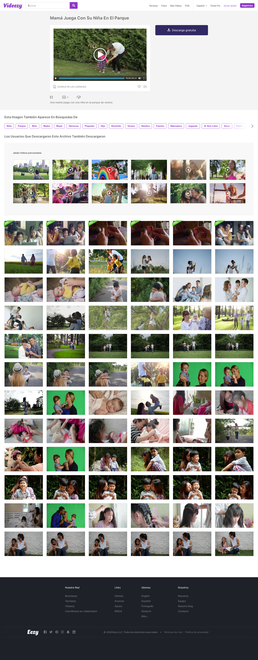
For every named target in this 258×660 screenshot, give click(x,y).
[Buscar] (74, 5)
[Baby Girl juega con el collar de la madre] (66, 402)
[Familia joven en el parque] (192, 318)
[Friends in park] (31, 194)
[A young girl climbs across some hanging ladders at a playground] (227, 194)
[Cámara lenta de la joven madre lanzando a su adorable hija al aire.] (150, 261)
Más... (145, 616)
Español (146, 600)
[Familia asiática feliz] (66, 233)
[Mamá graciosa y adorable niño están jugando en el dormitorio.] (150, 430)
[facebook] (45, 632)
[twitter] (50, 632)
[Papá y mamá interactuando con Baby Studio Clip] (66, 515)
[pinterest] (56, 632)
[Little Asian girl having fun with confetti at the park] (110, 194)
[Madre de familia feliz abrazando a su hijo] (108, 289)
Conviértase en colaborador (81, 611)
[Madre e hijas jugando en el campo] (150, 374)
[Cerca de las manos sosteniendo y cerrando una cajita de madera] (108, 233)
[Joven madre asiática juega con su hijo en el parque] (108, 318)
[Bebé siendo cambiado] (23, 289)
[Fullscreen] (144, 78)
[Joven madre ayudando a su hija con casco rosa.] (23, 459)
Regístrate (247, 5)
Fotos (164, 5)
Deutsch (146, 611)
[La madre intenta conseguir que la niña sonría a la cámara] (234, 374)
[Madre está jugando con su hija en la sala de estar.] (192, 402)
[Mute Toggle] (139, 78)
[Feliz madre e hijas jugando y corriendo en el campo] (108, 261)
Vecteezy (70, 600)
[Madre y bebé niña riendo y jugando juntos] (192, 374)
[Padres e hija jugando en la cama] (23, 515)
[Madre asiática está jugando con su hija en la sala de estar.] (192, 430)
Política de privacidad (196, 632)
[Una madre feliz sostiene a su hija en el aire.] (23, 402)
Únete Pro (215, 5)
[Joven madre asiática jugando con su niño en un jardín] (150, 318)
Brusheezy (71, 595)
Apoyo (118, 606)
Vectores (153, 5)
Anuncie (119, 600)
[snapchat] (68, 632)
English (145, 595)
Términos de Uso (173, 632)
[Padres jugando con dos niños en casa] (192, 289)
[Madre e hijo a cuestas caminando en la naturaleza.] (234, 459)
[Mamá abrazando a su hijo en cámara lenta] (23, 374)
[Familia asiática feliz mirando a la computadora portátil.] (23, 233)
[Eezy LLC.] (32, 632)
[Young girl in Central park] (31, 171)
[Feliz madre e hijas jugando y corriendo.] (66, 261)
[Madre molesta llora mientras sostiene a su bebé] (66, 459)
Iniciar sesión (230, 5)
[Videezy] (13, 6)
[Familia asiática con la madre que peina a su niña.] (192, 515)
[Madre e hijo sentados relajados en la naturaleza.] (108, 459)
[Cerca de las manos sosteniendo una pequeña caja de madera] (150, 233)
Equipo (182, 600)
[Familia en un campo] (150, 402)
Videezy (70, 606)
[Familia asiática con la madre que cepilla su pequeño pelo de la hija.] (234, 515)
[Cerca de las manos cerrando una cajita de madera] (192, 233)
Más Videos (176, 5)
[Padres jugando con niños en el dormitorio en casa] (23, 318)
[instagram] (62, 632)
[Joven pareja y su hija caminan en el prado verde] (23, 261)
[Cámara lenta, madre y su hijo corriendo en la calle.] (234, 430)
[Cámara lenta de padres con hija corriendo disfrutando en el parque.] (108, 346)
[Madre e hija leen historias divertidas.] (23, 543)
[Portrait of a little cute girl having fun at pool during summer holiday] (110, 171)
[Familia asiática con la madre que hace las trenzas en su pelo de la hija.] (150, 515)
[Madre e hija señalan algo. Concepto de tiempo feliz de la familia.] (66, 318)
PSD (187, 5)
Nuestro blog (185, 606)
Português (147, 606)
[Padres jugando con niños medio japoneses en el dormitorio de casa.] (234, 289)
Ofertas (119, 595)
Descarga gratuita (184, 30)
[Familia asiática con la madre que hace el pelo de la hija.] (108, 515)
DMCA (118, 611)
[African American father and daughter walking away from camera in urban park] (149, 171)
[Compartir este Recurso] (146, 86)
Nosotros (183, 595)
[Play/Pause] (55, 78)
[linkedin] (73, 632)
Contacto (183, 611)
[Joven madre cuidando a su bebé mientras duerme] (108, 402)
